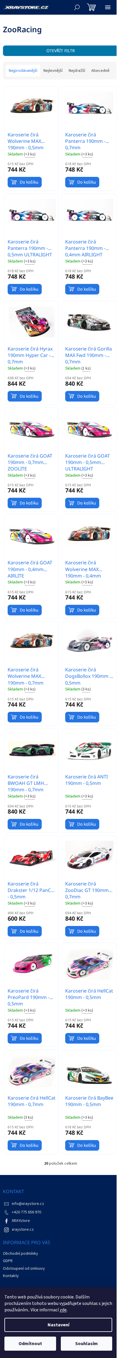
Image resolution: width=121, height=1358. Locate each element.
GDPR (8, 1261)
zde (63, 1310)
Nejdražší (77, 71)
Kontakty (11, 1276)
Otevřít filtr (60, 50)
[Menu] (108, 7)
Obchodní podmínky (20, 1254)
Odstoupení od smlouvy (24, 1268)
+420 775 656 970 (26, 1212)
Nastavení (58, 1325)
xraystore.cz (23, 1229)
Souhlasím (86, 1343)
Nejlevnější (53, 71)
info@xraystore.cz (28, 1204)
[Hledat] (77, 7)
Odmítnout (30, 1343)
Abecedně (100, 71)
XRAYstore (21, 1221)
